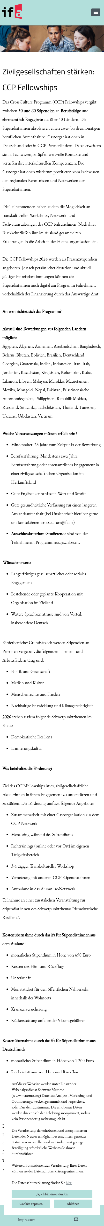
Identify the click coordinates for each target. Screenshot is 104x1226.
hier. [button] (69, 1182)
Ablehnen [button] (73, 1203)
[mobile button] (95, 12)
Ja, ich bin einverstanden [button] (52, 1194)
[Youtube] (76, 1219)
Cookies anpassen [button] (31, 1203)
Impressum (26, 1219)
